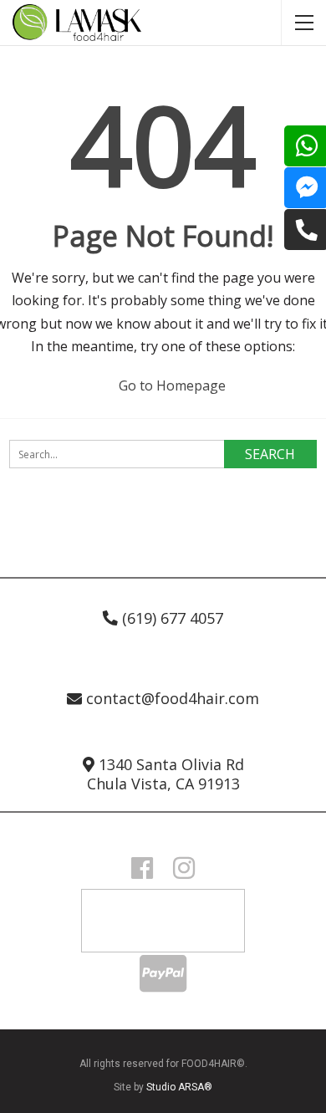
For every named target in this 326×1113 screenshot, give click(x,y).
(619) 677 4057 (170, 618)
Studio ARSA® (179, 1087)
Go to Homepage (170, 385)
